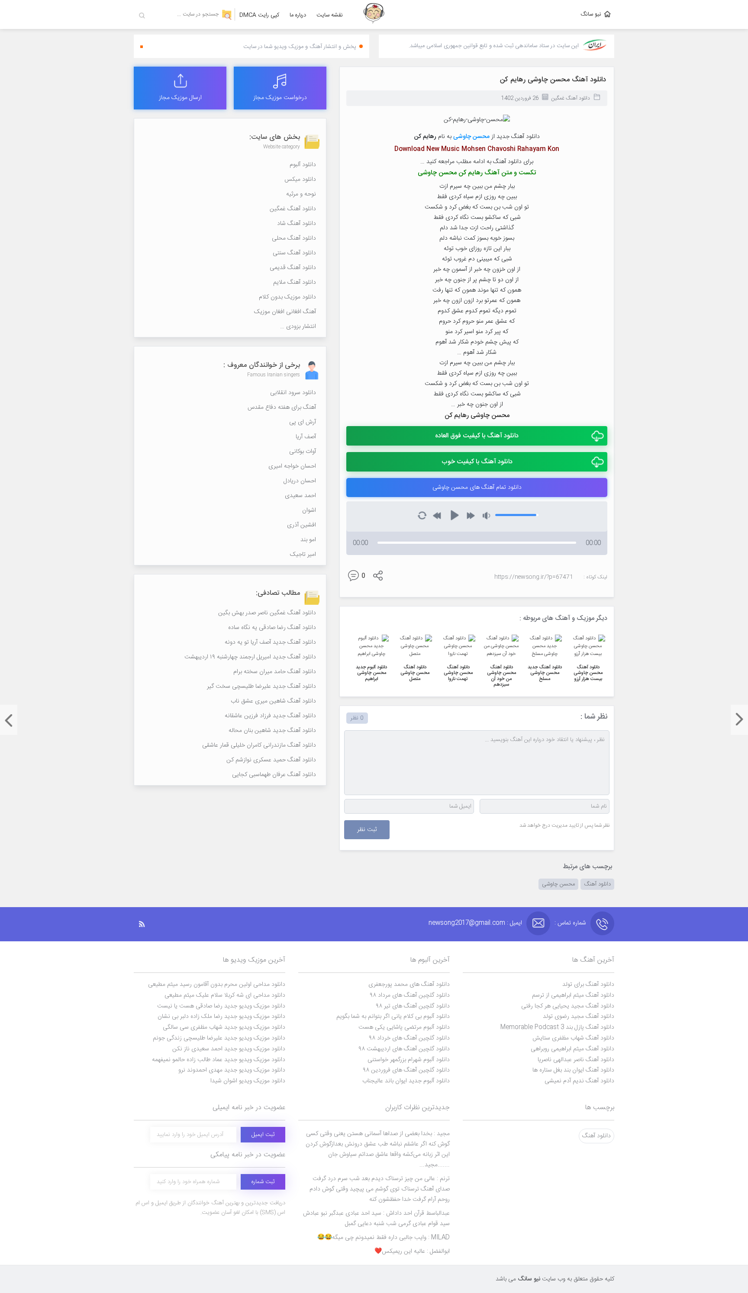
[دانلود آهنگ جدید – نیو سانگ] (374, 14)
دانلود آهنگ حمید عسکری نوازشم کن (271, 760)
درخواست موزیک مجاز (280, 98)
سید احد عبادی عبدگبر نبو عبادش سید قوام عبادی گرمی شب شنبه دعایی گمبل (376, 1218)
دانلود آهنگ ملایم (294, 282)
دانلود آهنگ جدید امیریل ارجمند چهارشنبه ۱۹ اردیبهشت (250, 657)
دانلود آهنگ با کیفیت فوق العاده (477, 435)
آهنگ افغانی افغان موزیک (285, 312)
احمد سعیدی (300, 496)
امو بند (308, 540)
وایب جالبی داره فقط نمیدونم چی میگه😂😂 (383, 1237)
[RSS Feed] (146, 924)
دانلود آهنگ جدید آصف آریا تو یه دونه (270, 642)
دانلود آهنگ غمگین (570, 98)
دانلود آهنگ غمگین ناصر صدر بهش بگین (267, 613)
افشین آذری (301, 525)
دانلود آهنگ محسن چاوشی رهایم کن (553, 80)
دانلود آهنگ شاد (296, 223)
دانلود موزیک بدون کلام (287, 297)
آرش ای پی (302, 422)
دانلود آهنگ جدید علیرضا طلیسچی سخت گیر (261, 686)
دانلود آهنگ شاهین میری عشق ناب (273, 701)
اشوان (309, 510)
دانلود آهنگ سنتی (294, 253)
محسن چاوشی (558, 884)
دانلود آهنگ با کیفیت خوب (477, 461)
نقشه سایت (329, 15)
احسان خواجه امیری (292, 466)
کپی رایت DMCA (259, 15)
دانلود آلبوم (303, 165)
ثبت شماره (262, 1182)
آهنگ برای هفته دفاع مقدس (282, 407)
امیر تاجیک (303, 554)
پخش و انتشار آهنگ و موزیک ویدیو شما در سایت (299, 46)
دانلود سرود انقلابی (293, 393)
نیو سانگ (590, 14)
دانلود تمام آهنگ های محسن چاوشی (477, 487)
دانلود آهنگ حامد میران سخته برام (274, 672)
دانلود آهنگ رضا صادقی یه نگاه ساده (272, 627)
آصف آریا (306, 437)
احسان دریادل (300, 481)
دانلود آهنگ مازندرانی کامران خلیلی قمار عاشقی (259, 745)
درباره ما (298, 15)
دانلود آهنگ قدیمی (293, 268)
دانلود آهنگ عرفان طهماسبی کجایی (274, 775)
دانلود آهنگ (597, 884)
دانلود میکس (300, 179)
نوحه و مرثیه (301, 194)
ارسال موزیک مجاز (180, 98)
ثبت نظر (367, 830)
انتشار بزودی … (298, 326)
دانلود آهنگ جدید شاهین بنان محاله (272, 730)
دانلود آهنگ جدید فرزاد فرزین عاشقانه (270, 716)
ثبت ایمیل (262, 1134)
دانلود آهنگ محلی (294, 238)
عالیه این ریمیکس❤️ (412, 1251)
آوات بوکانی (302, 451)
